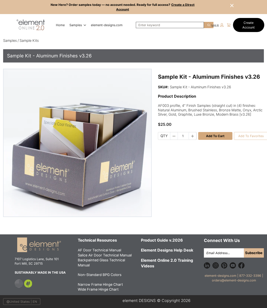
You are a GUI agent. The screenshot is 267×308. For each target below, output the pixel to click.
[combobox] (168, 25)
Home (60, 25)
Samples (75, 25)
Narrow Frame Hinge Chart (100, 284)
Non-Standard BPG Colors (100, 275)
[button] (217, 25)
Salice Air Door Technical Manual (105, 255)
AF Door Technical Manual (99, 250)
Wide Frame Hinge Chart (98, 289)
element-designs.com (107, 25)
